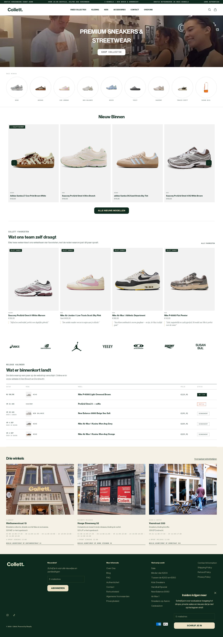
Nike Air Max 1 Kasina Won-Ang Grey (95, 424)
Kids (106, 10)
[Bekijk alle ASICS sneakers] (76, 346)
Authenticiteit (112, 582)
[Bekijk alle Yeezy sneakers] (169, 346)
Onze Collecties (78, 10)
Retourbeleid (112, 592)
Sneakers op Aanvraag (162, 601)
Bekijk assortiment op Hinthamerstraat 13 (23, 543)
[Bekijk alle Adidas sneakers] (45, 346)
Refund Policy (204, 572)
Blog (108, 573)
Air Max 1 (155, 596)
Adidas (64, 193)
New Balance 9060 (160, 592)
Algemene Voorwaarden (117, 596)
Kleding (95, 10)
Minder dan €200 (159, 573)
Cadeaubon (157, 606)
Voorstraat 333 (157, 523)
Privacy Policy (204, 577)
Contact (135, 10)
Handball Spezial (159, 587)
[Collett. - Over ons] (16, 564)
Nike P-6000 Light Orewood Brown (94, 394)
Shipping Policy (205, 567)
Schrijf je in (194, 625)
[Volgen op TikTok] (14, 615)
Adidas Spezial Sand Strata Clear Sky (182, 196)
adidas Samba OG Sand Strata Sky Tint (79, 196)
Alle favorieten (208, 243)
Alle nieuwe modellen (111, 210)
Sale (153, 568)
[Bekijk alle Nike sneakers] (14, 346)
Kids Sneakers (158, 582)
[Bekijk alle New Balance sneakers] (107, 346)
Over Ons (111, 568)
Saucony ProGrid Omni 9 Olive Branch (26, 196)
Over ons (148, 10)
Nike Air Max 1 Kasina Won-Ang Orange (96, 434)
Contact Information (207, 563)
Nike (11, 193)
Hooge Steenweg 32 (88, 523)
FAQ (108, 578)
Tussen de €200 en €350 (163, 578)
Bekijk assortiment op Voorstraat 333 (165, 543)
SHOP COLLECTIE (111, 52)
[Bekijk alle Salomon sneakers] (200, 346)
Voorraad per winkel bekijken (205, 459)
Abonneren (58, 588)
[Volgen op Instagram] (7, 615)
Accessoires (119, 10)
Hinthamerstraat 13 (16, 523)
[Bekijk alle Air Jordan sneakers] (138, 346)
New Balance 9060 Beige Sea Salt (94, 413)
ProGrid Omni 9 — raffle (89, 404)
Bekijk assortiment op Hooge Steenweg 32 (95, 543)
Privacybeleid (112, 601)
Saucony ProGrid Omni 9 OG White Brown (132, 196)
